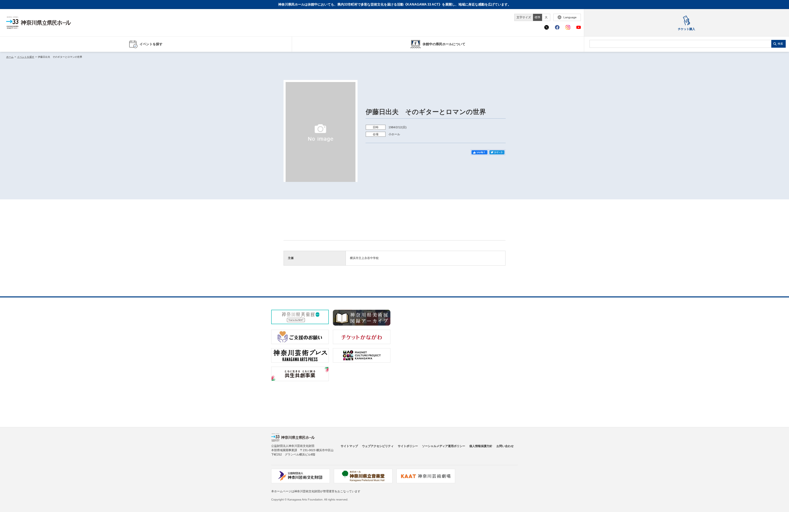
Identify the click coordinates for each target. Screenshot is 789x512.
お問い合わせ (505, 446)
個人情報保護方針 (480, 446)
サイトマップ (349, 446)
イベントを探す (25, 56)
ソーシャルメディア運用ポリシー (443, 446)
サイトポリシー (408, 446)
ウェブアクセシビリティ (378, 446)
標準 (537, 17)
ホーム (10, 56)
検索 (780, 43)
